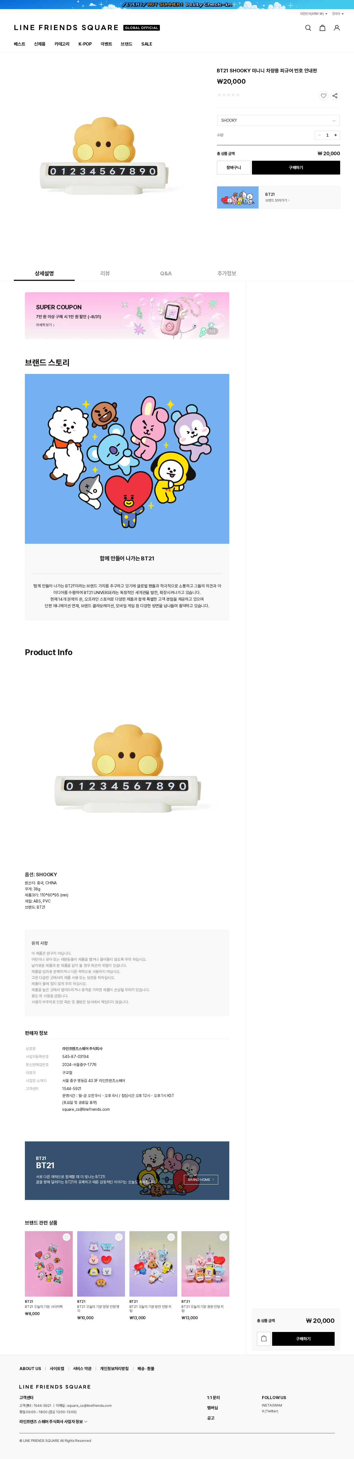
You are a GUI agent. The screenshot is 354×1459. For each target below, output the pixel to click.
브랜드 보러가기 (276, 200)
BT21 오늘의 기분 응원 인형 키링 (202, 1309)
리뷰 (105, 273)
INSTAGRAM (272, 1405)
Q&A (166, 273)
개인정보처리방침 (114, 1368)
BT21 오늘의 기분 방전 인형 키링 (150, 1309)
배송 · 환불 (145, 1368)
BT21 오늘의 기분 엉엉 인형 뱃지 (98, 1309)
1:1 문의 (213, 1397)
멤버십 (212, 1407)
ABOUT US (30, 1368)
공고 (210, 1418)
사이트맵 (57, 1368)
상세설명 (44, 273)
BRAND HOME (199, 1180)
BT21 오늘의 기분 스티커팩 (44, 1307)
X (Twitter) (270, 1411)
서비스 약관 (82, 1368)
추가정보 (226, 273)
